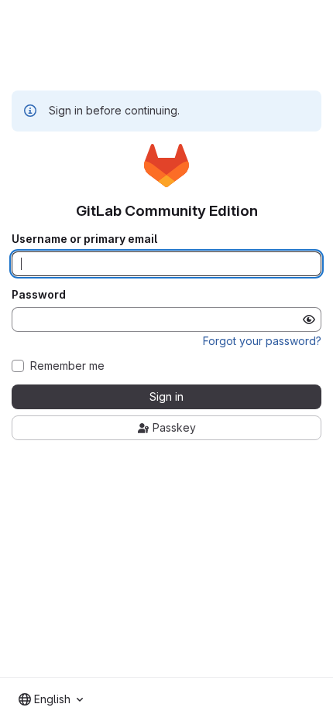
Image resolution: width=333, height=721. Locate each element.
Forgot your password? (262, 340)
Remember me (67, 366)
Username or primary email (84, 239)
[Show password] (309, 319)
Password (39, 295)
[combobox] (51, 699)
